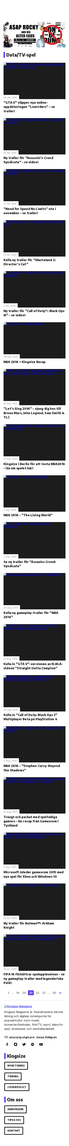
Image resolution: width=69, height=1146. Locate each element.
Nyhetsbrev (16, 1065)
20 (24, 993)
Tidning (12, 1076)
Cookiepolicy (16, 1087)
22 (37, 993)
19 (17, 993)
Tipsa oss (14, 1119)
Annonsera (15, 1109)
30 (54, 993)
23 (43, 993)
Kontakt (13, 1130)
